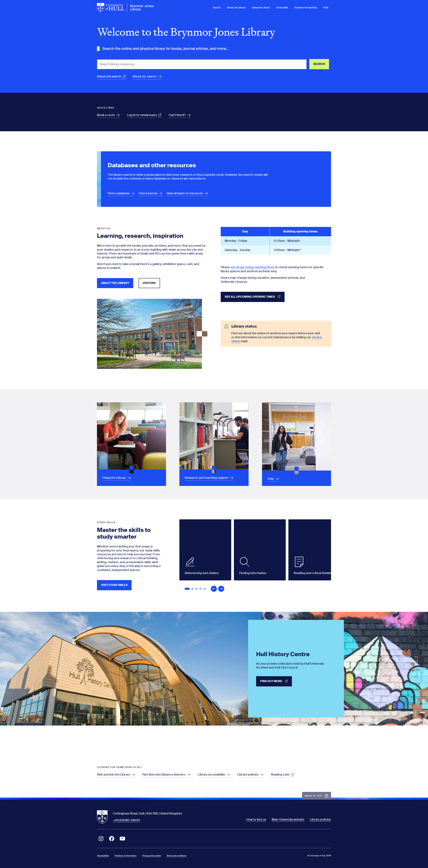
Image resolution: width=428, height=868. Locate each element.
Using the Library (261, 7)
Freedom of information (125, 855)
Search (217, 7)
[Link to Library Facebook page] (112, 839)
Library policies (320, 820)
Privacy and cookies (151, 855)
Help (325, 7)
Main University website (288, 820)
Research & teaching (305, 7)
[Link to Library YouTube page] (122, 839)
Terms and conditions (176, 855)
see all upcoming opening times (252, 267)
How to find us (256, 820)
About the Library (236, 7)
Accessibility (103, 855)
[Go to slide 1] (187, 589)
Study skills (282, 7)
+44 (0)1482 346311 (126, 820)
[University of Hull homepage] (125, 7)
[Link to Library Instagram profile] (101, 839)
